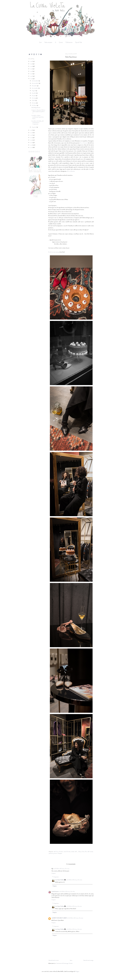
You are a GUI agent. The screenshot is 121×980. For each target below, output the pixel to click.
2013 (31, 142)
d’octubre (34, 85)
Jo (55, 42)
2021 (31, 73)
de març (34, 103)
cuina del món (67, 851)
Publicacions (69, 42)
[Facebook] (36, 55)
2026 (31, 61)
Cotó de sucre (55, 891)
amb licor (56, 851)
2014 (31, 140)
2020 (31, 76)
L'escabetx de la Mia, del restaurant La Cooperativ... (37, 122)
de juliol (34, 93)
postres (55, 853)
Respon (54, 873)
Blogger (77, 971)
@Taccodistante (71, 171)
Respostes (56, 877)
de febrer (34, 105)
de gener (34, 127)
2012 (31, 145)
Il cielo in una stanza (53, 252)
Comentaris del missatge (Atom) (64, 963)
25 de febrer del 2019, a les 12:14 (61, 868)
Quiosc (61, 42)
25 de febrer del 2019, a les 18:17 (67, 891)
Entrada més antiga (88, 960)
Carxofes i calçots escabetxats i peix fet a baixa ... (37, 117)
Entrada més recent (54, 960)
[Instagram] (34, 55)
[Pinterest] (31, 55)
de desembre (35, 81)
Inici (40, 42)
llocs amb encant (89, 851)
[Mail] (41, 55)
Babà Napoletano (35, 107)
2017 (31, 132)
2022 (31, 71)
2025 (31, 64)
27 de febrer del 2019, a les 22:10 (74, 906)
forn (83, 851)
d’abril (34, 100)
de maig (34, 98)
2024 (31, 66)
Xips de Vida (78, 42)
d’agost (34, 90)
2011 (31, 147)
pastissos (51, 853)
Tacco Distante (83, 143)
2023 (31, 69)
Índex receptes (48, 42)
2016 (31, 135)
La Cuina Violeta (59, 879)
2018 (31, 130)
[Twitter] (29, 55)
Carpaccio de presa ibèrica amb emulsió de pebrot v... (38, 111)
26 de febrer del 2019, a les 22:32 (75, 918)
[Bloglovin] (38, 55)
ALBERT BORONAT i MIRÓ (59, 918)
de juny (34, 95)
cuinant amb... (74, 851)
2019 (31, 78)
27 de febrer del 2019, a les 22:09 (74, 879)
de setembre (35, 88)
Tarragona (59, 853)
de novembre (35, 83)
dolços (80, 851)
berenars (61, 851)
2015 (31, 137)
